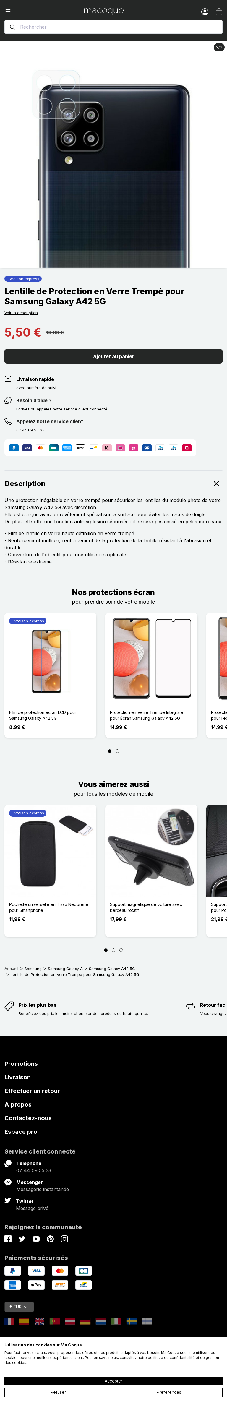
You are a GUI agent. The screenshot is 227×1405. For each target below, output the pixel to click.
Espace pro (20, 1131)
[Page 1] (109, 751)
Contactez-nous (28, 1118)
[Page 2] (117, 751)
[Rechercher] (12, 26)
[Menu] (44, 11)
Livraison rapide (35, 379)
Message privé (32, 1208)
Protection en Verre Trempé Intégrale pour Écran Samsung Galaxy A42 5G (146, 715)
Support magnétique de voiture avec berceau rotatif (146, 907)
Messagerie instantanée (42, 1189)
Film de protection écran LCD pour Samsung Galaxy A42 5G (42, 715)
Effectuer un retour (32, 1090)
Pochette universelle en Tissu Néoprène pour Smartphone (48, 907)
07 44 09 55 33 (33, 1170)
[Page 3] (121, 950)
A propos (18, 1104)
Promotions (21, 1063)
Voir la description (21, 312)
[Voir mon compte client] (204, 11)
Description (25, 483)
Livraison (17, 1077)
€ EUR (15, 1306)
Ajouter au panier (113, 356)
